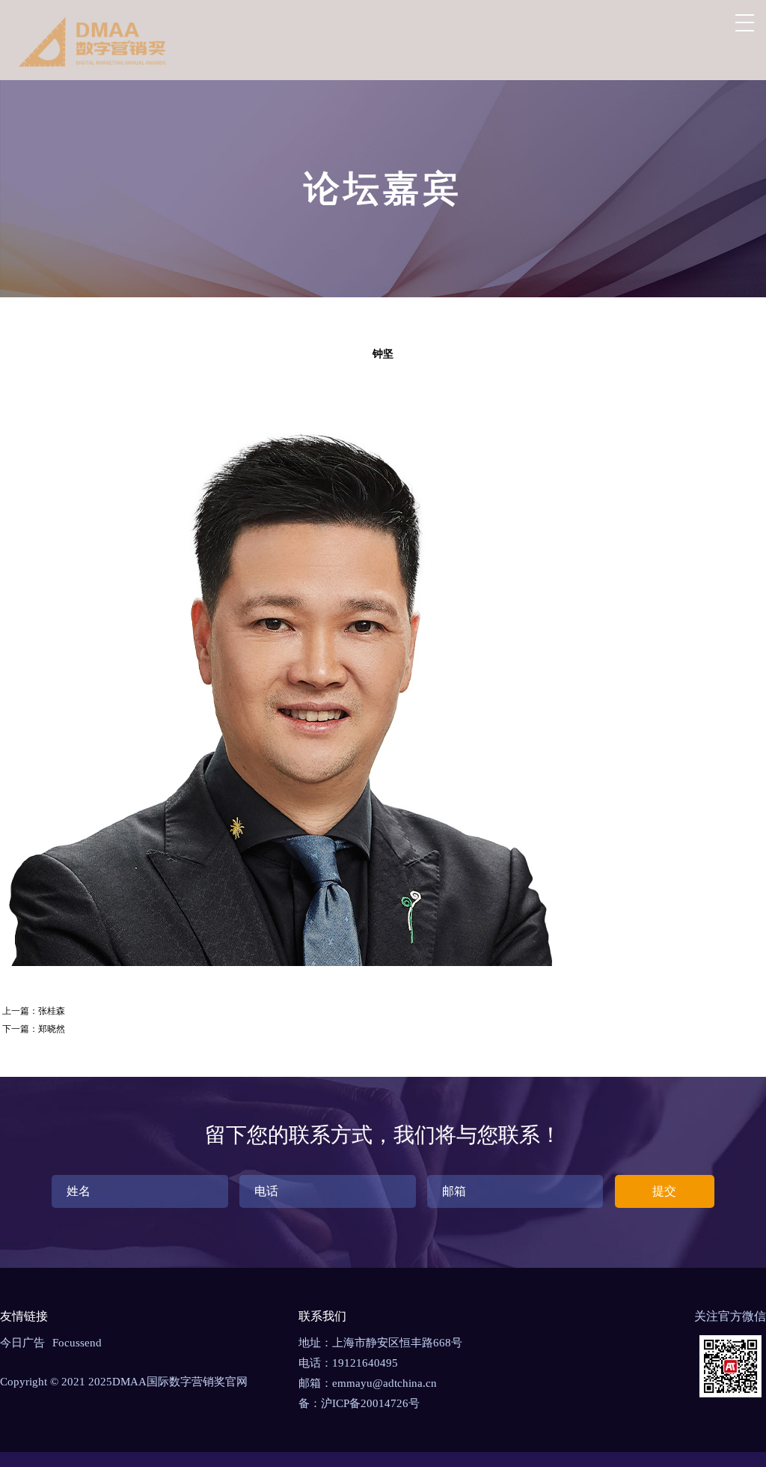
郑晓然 (51, 1029)
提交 (664, 1191)
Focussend (77, 1343)
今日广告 (22, 1343)
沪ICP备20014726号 (370, 1403)
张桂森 (51, 1011)
